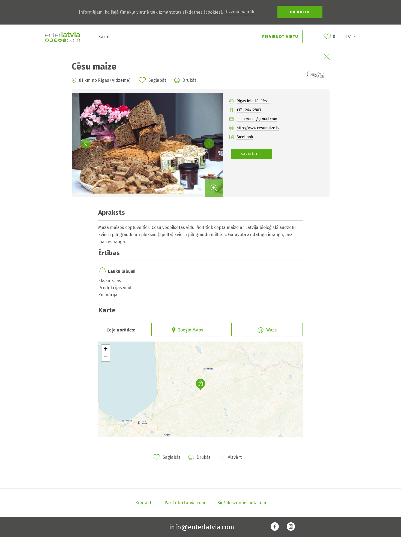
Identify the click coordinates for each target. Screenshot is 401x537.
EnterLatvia (62, 37)
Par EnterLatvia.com (184, 502)
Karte (103, 36)
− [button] (105, 357)
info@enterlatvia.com (201, 527)
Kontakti (143, 502)
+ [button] (105, 348)
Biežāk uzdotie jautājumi (241, 502)
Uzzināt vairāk (240, 11)
